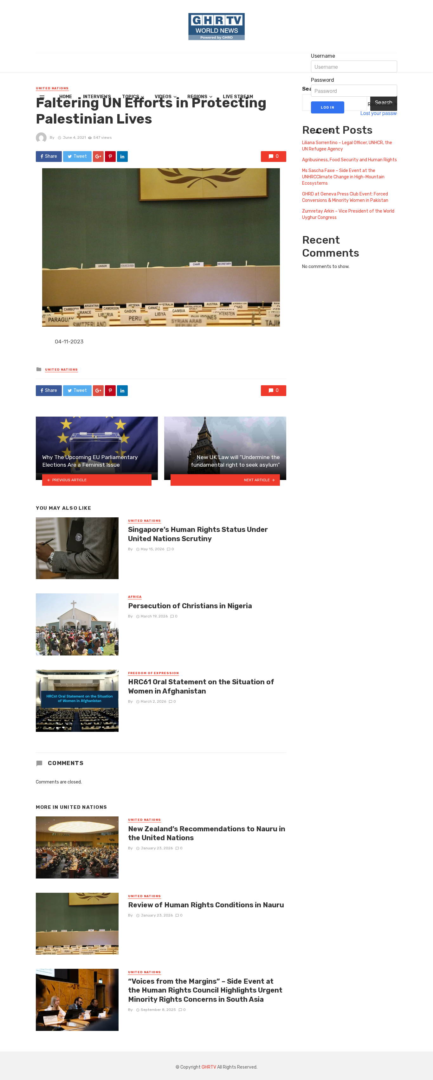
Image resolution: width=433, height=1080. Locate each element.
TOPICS (130, 96)
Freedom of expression (153, 673)
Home (65, 96)
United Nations (61, 370)
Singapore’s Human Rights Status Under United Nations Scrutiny (198, 534)
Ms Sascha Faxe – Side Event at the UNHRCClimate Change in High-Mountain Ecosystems (343, 177)
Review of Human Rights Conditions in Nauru (206, 905)
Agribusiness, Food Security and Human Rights (349, 160)
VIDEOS (163, 96)
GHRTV (209, 1067)
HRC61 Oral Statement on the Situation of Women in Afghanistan (201, 686)
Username (323, 56)
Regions (197, 96)
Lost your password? (383, 113)
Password (322, 80)
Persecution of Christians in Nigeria (190, 606)
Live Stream (238, 96)
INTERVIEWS (97, 96)
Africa (135, 597)
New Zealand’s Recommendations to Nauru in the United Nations (206, 833)
